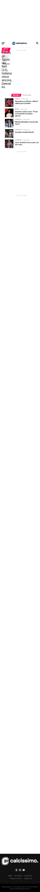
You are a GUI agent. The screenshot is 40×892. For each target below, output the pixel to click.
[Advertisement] (20, 20)
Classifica (28, 876)
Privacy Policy (16, 878)
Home (10, 876)
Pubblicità (28, 878)
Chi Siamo (18, 876)
